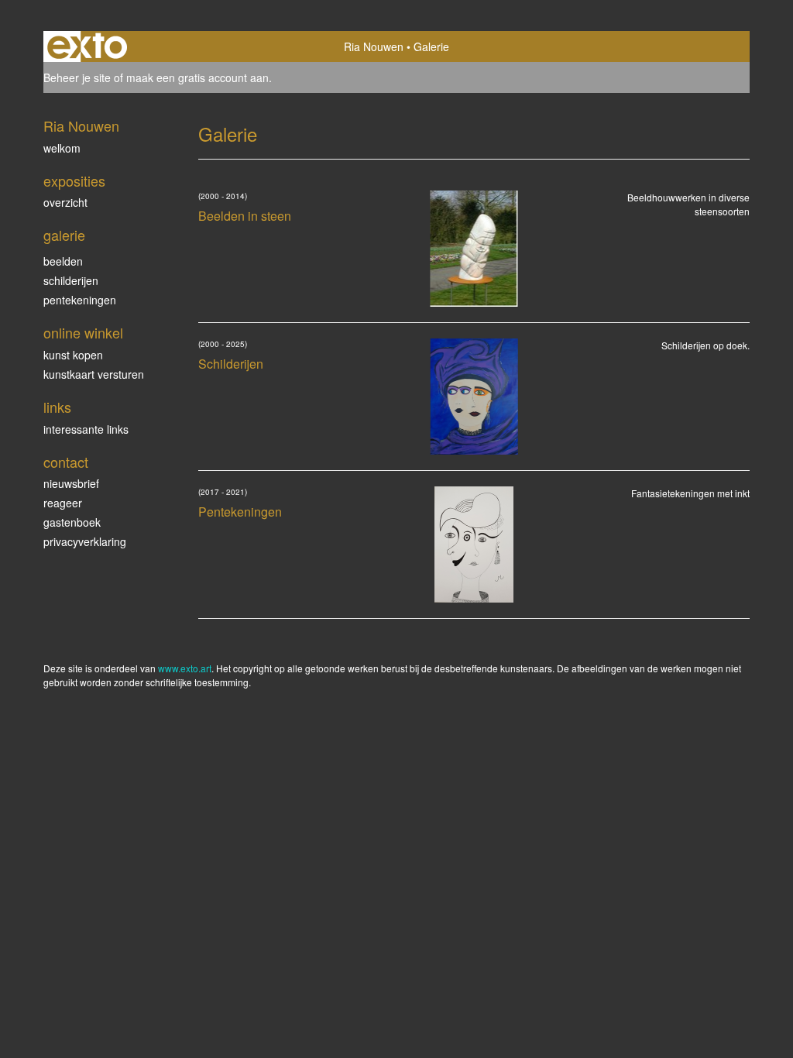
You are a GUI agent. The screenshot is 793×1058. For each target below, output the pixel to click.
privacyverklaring (84, 541)
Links (57, 407)
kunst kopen (73, 354)
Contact (65, 462)
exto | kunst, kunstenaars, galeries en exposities (87, 46)
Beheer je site (77, 77)
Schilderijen (70, 280)
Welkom (62, 148)
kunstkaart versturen (93, 374)
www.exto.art (184, 668)
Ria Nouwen (373, 46)
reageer (62, 502)
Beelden (63, 261)
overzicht (65, 202)
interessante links (86, 429)
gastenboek (72, 522)
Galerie (64, 235)
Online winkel (83, 332)
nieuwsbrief (71, 483)
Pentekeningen (79, 299)
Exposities (74, 181)
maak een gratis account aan (197, 77)
